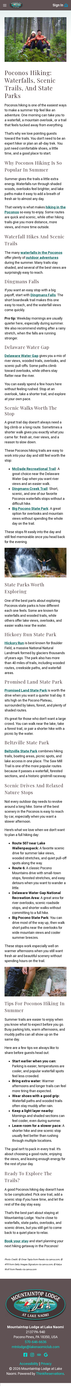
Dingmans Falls (43, 295)
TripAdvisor (39, 1355)
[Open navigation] (4, 5)
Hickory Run (14, 643)
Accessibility (29, 1364)
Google (46, 1355)
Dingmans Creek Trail (30, 489)
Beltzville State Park (21, 751)
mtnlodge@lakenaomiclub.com (35, 1347)
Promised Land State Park (26, 690)
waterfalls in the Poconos (41, 253)
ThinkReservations (50, 1374)
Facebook (25, 1355)
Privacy (46, 1364)
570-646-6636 (35, 1342)
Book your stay (16, 1241)
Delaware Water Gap (21, 356)
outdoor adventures (42, 258)
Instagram (32, 1355)
